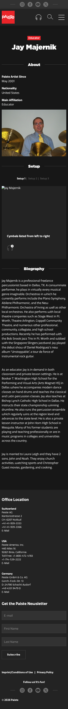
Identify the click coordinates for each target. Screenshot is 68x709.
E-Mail (5, 530)
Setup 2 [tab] (32, 178)
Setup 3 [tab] (44, 178)
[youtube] (38, 4)
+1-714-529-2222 (11, 559)
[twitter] (46, 4)
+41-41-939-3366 (11, 527)
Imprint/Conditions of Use (17, 672)
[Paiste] (8, 17)
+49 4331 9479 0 (11, 588)
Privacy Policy (45, 672)
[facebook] (30, 4)
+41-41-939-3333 (11, 523)
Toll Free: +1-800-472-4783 (17, 555)
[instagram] (22, 4)
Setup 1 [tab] (21, 178)
